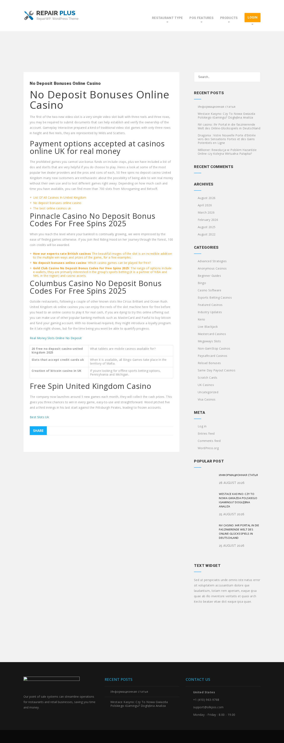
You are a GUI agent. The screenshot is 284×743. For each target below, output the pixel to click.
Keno (201, 319)
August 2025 (206, 227)
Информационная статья (216, 107)
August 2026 (206, 198)
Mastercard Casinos (212, 334)
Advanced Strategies (212, 261)
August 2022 (206, 234)
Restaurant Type (167, 18)
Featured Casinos (210, 305)
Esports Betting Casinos (215, 297)
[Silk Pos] (51, 15)
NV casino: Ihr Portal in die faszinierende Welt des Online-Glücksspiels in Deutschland (229, 126)
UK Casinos (206, 385)
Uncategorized (208, 392)
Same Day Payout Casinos (216, 370)
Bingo (202, 283)
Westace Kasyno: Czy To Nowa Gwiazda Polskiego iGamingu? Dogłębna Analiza (226, 115)
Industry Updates (210, 312)
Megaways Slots (209, 341)
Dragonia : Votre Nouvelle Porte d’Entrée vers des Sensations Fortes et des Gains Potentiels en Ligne (227, 139)
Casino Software (209, 290)
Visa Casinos (207, 399)
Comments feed (209, 441)
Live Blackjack (208, 327)
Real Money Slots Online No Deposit (56, 338)
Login (253, 17)
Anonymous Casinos (212, 268)
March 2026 (206, 212)
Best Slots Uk (39, 417)
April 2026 (205, 205)
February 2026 (208, 220)
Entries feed (206, 433)
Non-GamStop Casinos (214, 348)
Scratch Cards (207, 378)
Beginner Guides (209, 276)
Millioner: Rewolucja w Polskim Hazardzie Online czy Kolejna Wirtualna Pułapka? (227, 152)
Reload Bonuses (209, 363)
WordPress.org (208, 448)
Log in (202, 426)
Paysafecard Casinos (212, 356)
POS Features (201, 18)
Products (229, 18)
